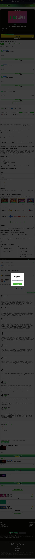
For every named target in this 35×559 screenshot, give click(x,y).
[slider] (17, 280)
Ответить (17, 284)
